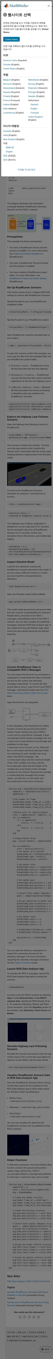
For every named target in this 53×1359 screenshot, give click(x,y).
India (5, 135)
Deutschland (9, 88)
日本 (5, 156)
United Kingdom (35, 117)
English (34, 108)
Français (35, 112)
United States (9, 68)
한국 (5, 160)
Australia (7, 131)
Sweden (32, 96)
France (6, 100)
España (6, 92)
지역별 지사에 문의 (26, 169)
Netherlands (33, 80)
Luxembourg (9, 112)
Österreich (33, 88)
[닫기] (49, 6)
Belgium (7, 80)
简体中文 (10, 147)
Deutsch (34, 104)
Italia (5, 108)
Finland (6, 96)
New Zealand (9, 139)
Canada (7, 64)
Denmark (7, 84)
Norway (31, 84)
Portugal (32, 92)
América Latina (10, 60)
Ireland (6, 104)
